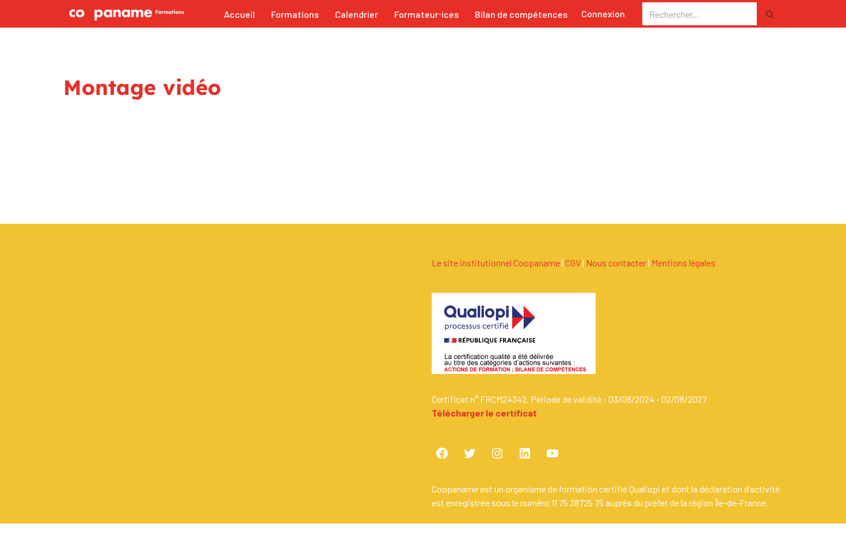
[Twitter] (469, 453)
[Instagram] (497, 453)
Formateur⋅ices (426, 14)
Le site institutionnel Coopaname (496, 262)
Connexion (603, 13)
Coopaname (165, 540)
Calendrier (356, 14)
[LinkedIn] (525, 453)
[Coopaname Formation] (123, 14)
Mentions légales (683, 262)
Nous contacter (616, 262)
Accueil (239, 14)
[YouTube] (552, 453)
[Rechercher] (770, 13)
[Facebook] (442, 453)
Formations (295, 14)
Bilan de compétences (521, 14)
